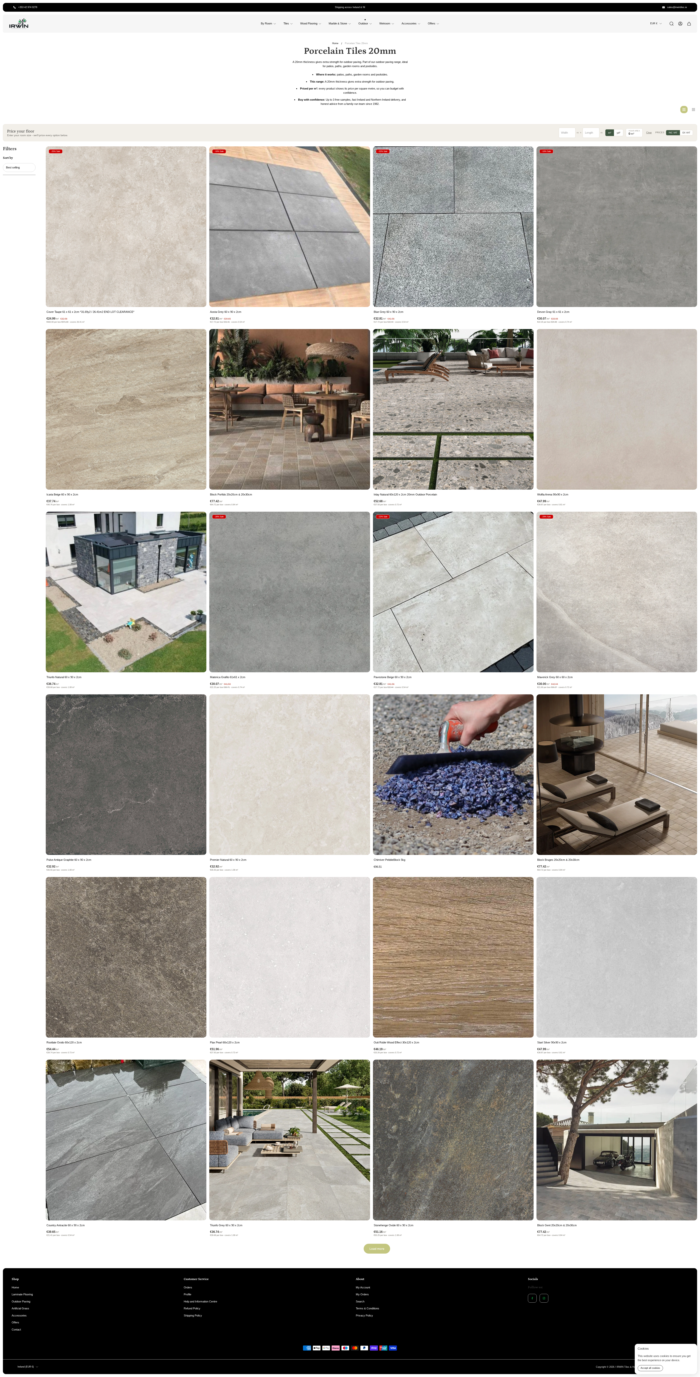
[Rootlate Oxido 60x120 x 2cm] (126, 957)
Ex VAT (686, 132)
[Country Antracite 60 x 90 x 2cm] (126, 1140)
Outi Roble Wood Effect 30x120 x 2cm (396, 1042)
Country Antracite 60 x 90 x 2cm (65, 1225)
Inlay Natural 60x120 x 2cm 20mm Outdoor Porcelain (405, 494)
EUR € (653, 23)
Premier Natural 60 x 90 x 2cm (228, 859)
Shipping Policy (193, 1315)
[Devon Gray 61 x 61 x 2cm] (616, 226)
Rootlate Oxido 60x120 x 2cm (64, 1042)
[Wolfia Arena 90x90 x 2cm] (616, 409)
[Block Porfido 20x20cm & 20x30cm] (289, 409)
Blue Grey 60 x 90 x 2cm (388, 311)
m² (609, 132)
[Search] (672, 24)
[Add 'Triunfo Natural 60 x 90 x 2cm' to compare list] (199, 519)
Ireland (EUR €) (26, 1366)
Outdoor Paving (21, 1301)
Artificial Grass (20, 1308)
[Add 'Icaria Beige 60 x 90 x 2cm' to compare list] (199, 336)
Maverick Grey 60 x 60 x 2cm (555, 677)
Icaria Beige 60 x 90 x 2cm (62, 494)
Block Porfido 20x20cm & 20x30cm (231, 494)
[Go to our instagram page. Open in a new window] (544, 1298)
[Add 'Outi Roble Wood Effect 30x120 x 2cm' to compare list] (526, 884)
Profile (187, 1294)
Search (360, 1301)
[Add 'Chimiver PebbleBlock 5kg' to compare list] (526, 701)
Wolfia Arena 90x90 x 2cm (552, 494)
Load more (377, 1248)
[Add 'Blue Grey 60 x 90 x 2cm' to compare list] (526, 153)
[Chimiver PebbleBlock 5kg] (453, 774)
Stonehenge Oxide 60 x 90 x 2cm (393, 1225)
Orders (188, 1287)
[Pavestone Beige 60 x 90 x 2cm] (453, 592)
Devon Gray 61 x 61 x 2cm (553, 311)
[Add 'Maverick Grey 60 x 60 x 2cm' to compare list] (689, 519)
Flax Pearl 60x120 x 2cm (225, 1042)
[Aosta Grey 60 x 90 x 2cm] (289, 226)
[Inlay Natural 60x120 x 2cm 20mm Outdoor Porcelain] (453, 409)
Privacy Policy (364, 1315)
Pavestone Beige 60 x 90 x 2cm (393, 677)
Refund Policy (192, 1308)
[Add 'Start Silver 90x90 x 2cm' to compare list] (689, 884)
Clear (649, 132)
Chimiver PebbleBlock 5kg (389, 859)
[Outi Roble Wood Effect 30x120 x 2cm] (453, 957)
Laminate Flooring (22, 1294)
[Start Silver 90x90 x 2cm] (616, 957)
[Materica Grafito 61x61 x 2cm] (289, 592)
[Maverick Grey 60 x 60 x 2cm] (616, 592)
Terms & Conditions (367, 1308)
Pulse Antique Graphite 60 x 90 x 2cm (68, 859)
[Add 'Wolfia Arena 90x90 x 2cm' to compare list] (689, 336)
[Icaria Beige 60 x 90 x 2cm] (126, 409)
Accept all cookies (650, 1368)
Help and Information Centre (200, 1301)
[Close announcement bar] (692, 7)
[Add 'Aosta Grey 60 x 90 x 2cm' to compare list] (362, 153)
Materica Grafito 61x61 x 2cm (227, 677)
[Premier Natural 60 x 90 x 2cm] (289, 774)
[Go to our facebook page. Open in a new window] (532, 1298)
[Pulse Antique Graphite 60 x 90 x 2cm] (126, 774)
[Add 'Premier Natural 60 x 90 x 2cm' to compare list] (362, 701)
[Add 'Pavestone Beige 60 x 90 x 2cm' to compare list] (526, 519)
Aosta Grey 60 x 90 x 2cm (225, 311)
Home (335, 43)
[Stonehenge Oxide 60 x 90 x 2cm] (453, 1140)
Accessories (19, 1315)
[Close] (692, 1349)
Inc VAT (673, 132)
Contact (16, 1329)
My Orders (362, 1294)
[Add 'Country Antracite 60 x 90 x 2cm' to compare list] (199, 1067)
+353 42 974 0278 (27, 7)
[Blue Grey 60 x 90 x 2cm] (453, 226)
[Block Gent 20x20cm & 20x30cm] (616, 1140)
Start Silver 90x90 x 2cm (552, 1042)
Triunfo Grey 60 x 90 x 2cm (226, 1225)
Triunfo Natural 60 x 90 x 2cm (63, 677)
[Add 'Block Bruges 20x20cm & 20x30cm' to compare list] (689, 701)
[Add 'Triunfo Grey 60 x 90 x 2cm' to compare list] (362, 1067)
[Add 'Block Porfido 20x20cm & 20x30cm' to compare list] (362, 336)
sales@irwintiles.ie (677, 7)
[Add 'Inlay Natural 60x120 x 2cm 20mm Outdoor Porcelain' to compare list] (526, 336)
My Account (363, 1287)
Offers (15, 1322)
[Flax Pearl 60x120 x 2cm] (289, 957)
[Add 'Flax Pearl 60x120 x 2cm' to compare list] (362, 884)
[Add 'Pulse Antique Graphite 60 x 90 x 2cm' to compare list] (199, 701)
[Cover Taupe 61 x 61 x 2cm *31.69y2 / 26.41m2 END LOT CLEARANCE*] (126, 226)
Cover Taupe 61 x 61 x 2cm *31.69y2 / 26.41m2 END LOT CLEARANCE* (90, 311)
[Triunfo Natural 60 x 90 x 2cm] (126, 592)
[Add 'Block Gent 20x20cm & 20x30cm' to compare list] (689, 1067)
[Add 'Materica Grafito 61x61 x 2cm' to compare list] (362, 519)
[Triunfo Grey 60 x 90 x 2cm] (289, 1140)
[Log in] (680, 24)
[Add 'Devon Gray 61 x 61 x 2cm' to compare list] (689, 153)
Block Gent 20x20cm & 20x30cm (557, 1225)
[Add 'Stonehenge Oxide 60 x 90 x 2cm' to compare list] (526, 1067)
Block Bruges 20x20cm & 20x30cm (558, 859)
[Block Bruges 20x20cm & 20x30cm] (616, 774)
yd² (618, 132)
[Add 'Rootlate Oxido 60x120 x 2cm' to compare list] (199, 884)
